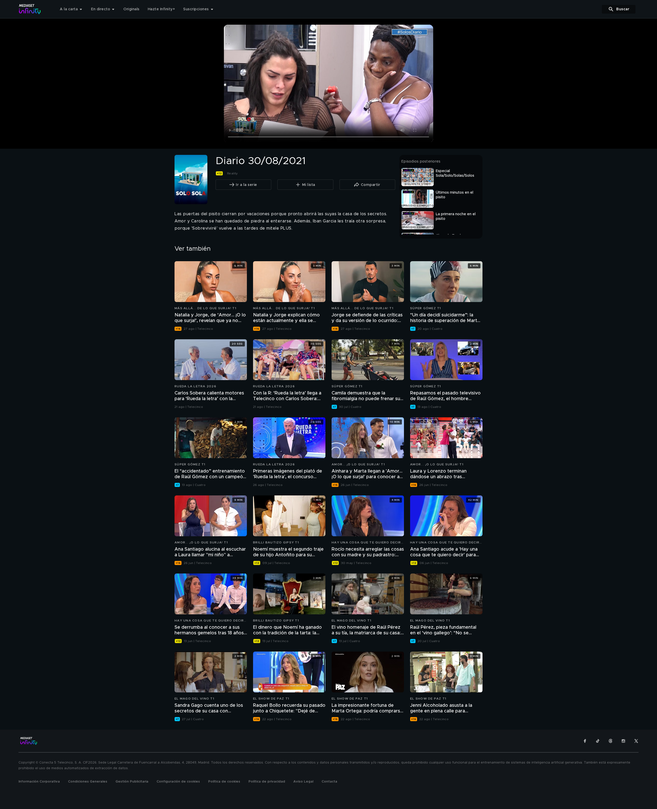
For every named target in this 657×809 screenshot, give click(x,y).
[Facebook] (585, 741)
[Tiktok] (597, 741)
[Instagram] (623, 741)
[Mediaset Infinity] (29, 9)
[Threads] (610, 741)
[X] (636, 741)
